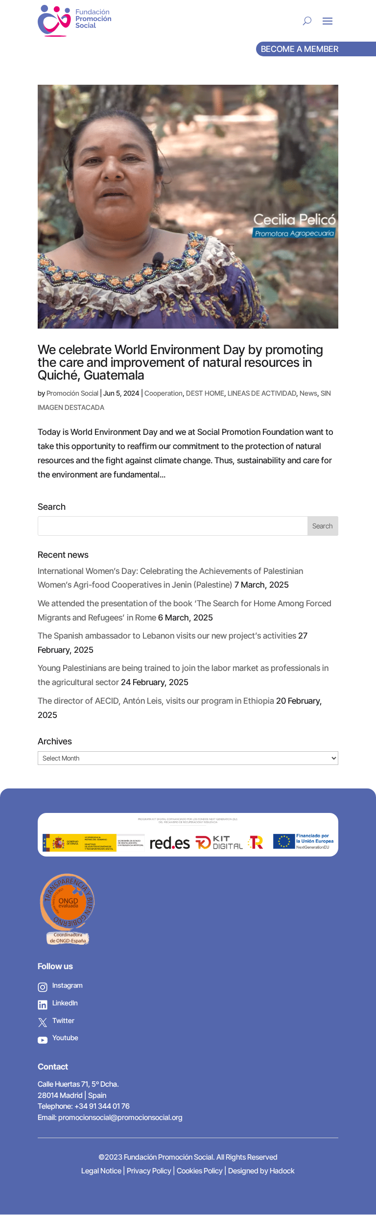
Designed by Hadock (261, 1170)
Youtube (65, 1037)
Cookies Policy (200, 1170)
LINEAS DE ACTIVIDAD (262, 393)
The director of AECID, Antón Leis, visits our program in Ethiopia (156, 701)
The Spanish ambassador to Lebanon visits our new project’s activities (167, 636)
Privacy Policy (149, 1170)
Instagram (67, 985)
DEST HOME (205, 393)
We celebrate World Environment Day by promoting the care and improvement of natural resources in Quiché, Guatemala (180, 362)
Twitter (63, 1020)
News (308, 393)
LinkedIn (65, 1003)
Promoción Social (72, 393)
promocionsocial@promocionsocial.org (120, 1117)
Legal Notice (101, 1170)
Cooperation (163, 393)
